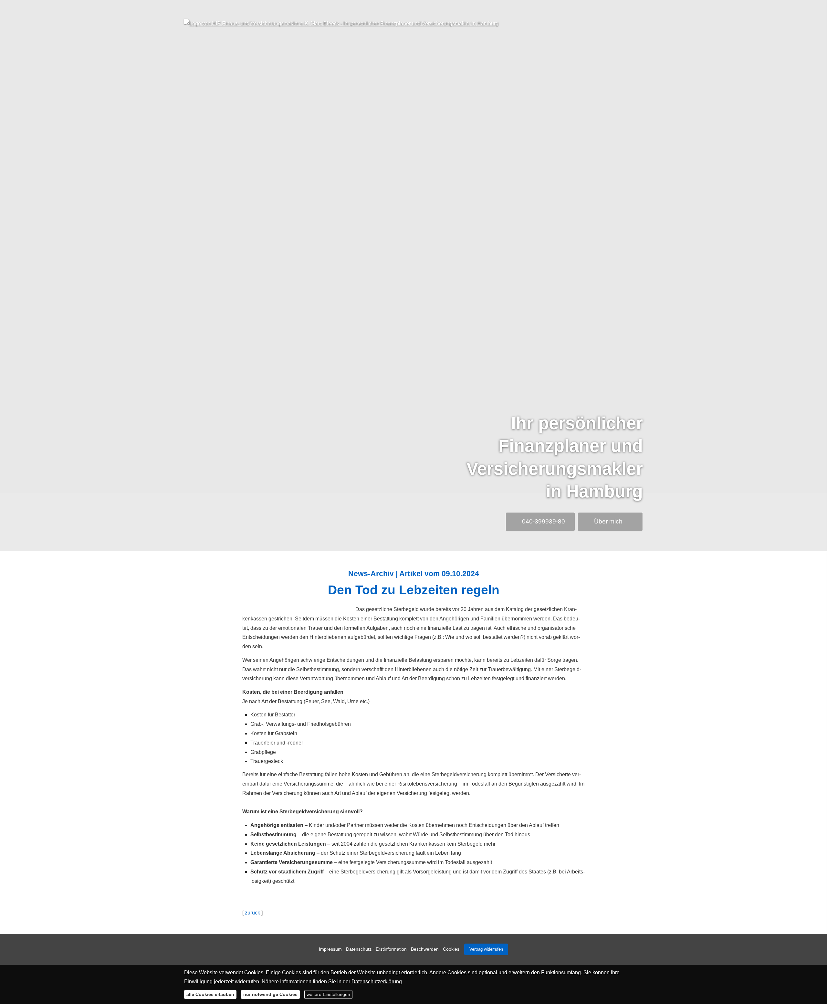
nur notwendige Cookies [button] (270, 994)
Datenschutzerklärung (376, 981)
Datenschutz (359, 949)
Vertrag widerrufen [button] (486, 949)
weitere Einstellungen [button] (328, 994)
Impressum (330, 949)
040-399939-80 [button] (543, 521)
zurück (252, 912)
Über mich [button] (608, 521)
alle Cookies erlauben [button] (210, 994)
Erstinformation (391, 949)
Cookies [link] (451, 949)
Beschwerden (425, 949)
